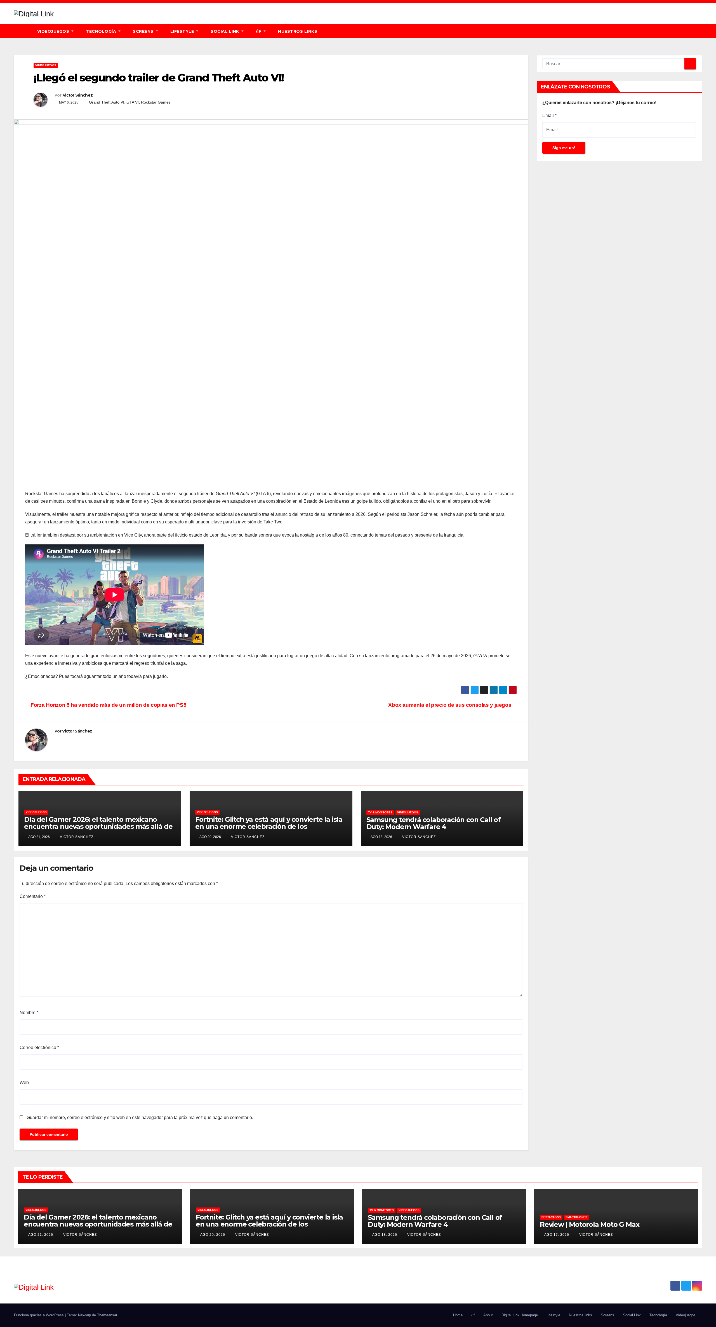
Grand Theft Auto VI (106, 102)
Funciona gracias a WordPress (39, 1315)
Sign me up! (563, 148)
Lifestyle (182, 31)
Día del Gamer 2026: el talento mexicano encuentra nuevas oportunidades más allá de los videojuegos (98, 826)
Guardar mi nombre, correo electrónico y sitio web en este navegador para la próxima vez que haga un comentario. (140, 1117)
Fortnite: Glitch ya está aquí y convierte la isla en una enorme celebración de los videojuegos (268, 826)
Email (549, 115)
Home (458, 1315)
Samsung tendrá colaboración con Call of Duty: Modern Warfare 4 (433, 823)
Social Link (225, 31)
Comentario (33, 896)
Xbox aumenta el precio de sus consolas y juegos (450, 705)
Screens (144, 31)
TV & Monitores (380, 812)
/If (259, 31)
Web (24, 1082)
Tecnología (101, 31)
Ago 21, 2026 (40, 1235)
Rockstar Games (156, 102)
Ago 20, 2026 (212, 1235)
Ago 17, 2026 (556, 1235)
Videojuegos (53, 31)
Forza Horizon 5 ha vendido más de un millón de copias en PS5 (107, 705)
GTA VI (132, 102)
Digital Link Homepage (519, 1315)
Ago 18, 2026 (384, 1235)
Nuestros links (297, 31)
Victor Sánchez (78, 95)
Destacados (551, 1217)
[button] (700, 31)
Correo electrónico (39, 1047)
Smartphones (576, 1217)
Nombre (29, 1012)
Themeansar (107, 1315)
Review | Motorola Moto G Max (589, 1224)
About (488, 1315)
